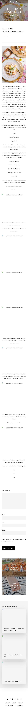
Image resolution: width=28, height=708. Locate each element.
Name (3, 515)
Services (7, 702)
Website (3, 530)
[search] (22, 2)
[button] (26, 2)
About (14, 702)
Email (3, 522)
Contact (20, 702)
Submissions (19, 705)
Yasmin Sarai (16, 137)
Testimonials (9, 705)
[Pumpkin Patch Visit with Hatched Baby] (14, 567)
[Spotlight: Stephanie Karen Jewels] (14, 586)
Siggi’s (19, 153)
